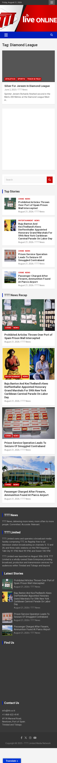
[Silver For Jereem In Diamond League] (28, 66)
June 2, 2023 (10, 89)
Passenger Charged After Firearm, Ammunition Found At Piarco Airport (34, 278)
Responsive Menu (52, 2)
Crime (21, 199)
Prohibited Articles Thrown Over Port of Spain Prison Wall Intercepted (33, 205)
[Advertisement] (28, 139)
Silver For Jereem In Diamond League (27, 85)
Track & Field (33, 79)
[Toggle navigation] (6, 35)
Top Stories (12, 191)
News (27, 199)
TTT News (22, 89)
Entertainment (25, 221)
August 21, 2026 (25, 211)
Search (50, 180)
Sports (21, 79)
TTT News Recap (15, 295)
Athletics (10, 79)
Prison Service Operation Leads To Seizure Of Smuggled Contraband (32, 257)
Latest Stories (13, 573)
